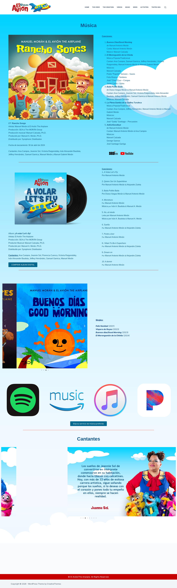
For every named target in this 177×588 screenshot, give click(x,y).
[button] (5, 325)
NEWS (135, 7)
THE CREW (96, 7)
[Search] (165, 7)
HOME (87, 7)
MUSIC (127, 7)
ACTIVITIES (144, 7)
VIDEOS (119, 7)
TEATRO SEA (156, 7)
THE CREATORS (108, 7)
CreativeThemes (54, 584)
